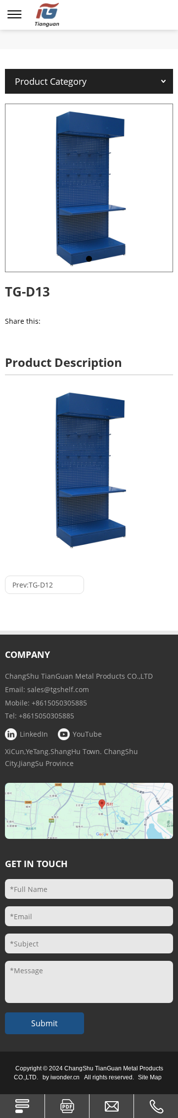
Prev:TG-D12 (32, 584)
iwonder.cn (65, 1077)
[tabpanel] (89, 188)
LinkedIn (34, 734)
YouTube (87, 734)
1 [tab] (89, 259)
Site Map (150, 1077)
